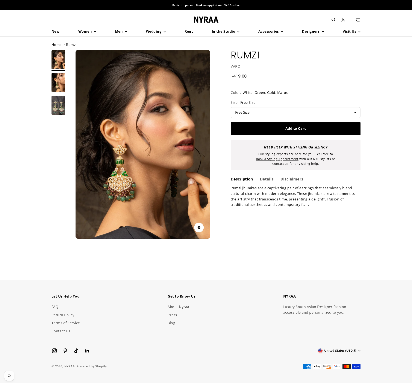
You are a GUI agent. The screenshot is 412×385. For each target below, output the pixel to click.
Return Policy (63, 315)
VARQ (235, 66)
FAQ (55, 306)
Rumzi (71, 44)
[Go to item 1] (58, 60)
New (55, 31)
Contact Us (61, 331)
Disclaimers (291, 179)
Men (119, 31)
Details (267, 179)
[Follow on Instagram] (54, 351)
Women (85, 31)
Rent (189, 31)
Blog (171, 323)
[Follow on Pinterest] (65, 351)
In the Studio (223, 31)
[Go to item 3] (58, 106)
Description (242, 179)
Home (57, 44)
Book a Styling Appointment (277, 159)
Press (172, 315)
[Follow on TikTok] (76, 351)
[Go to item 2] (58, 83)
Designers (311, 31)
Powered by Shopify (92, 366)
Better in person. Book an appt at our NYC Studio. (206, 5)
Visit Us (349, 31)
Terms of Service (66, 323)
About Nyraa (178, 306)
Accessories (268, 31)
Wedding (153, 31)
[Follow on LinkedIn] (87, 351)
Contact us (280, 164)
